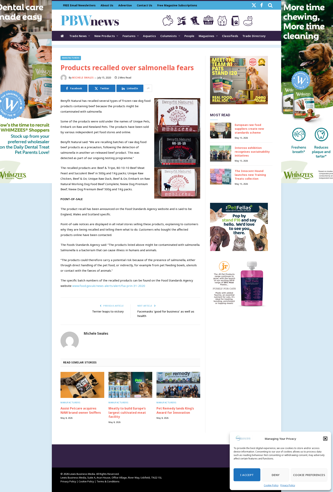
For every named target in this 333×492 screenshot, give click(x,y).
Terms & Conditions (108, 481)
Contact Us (144, 5)
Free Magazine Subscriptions (177, 5)
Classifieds (230, 36)
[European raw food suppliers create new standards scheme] (220, 131)
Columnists (168, 36)
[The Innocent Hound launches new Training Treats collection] (220, 177)
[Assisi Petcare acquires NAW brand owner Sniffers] (82, 385)
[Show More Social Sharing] (148, 88)
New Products (104, 36)
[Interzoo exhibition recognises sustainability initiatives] (220, 154)
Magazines (206, 36)
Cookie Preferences (309, 475)
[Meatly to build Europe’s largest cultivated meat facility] (130, 385)
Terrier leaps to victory (108, 311)
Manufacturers (70, 58)
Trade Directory (254, 36)
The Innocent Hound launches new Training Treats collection (250, 174)
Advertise (125, 5)
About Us (107, 5)
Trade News (78, 36)
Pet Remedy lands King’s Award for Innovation (175, 410)
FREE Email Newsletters (79, 5)
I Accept (247, 475)
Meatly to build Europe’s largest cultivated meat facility (127, 412)
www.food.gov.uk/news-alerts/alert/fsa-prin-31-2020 (108, 286)
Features (129, 36)
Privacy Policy (287, 485)
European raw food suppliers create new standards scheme (249, 128)
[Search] (269, 5)
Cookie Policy (271, 485)
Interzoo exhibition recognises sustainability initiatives (252, 151)
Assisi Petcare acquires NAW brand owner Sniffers (81, 410)
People (189, 36)
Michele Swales (82, 77)
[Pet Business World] (90, 20)
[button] (325, 439)
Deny (276, 475)
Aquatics (149, 36)
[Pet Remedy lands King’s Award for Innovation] (178, 385)
